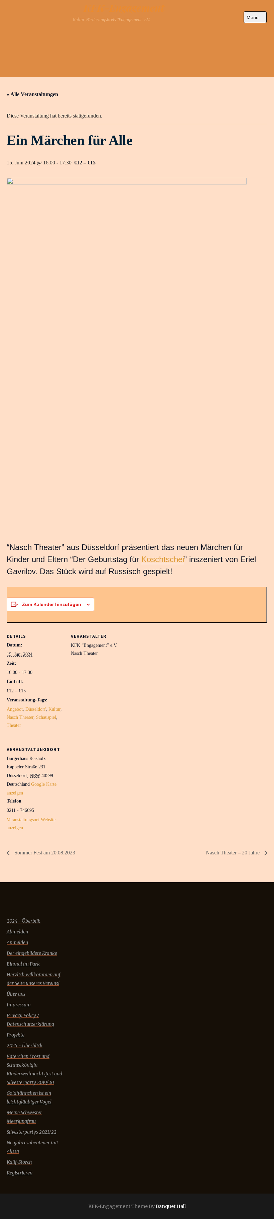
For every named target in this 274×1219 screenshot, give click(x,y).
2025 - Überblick (24, 1046)
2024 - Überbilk (23, 921)
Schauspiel (46, 717)
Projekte (15, 1035)
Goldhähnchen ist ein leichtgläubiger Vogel (29, 1097)
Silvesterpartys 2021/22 (31, 1132)
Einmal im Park (23, 964)
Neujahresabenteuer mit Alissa (32, 1147)
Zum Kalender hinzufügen (51, 604)
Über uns (16, 994)
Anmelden (17, 942)
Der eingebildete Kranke (32, 953)
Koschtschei (162, 559)
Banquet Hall (171, 1206)
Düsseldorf (35, 709)
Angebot (15, 709)
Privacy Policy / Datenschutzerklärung (30, 1019)
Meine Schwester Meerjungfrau (24, 1117)
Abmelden (17, 932)
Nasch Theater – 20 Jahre (233, 852)
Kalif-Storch (19, 1162)
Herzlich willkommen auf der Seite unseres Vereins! (33, 979)
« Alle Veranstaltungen (32, 94)
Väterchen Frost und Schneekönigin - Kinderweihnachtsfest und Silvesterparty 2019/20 (34, 1069)
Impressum (19, 1005)
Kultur (54, 709)
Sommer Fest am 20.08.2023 (44, 852)
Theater (14, 725)
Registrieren (19, 1173)
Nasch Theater (20, 717)
